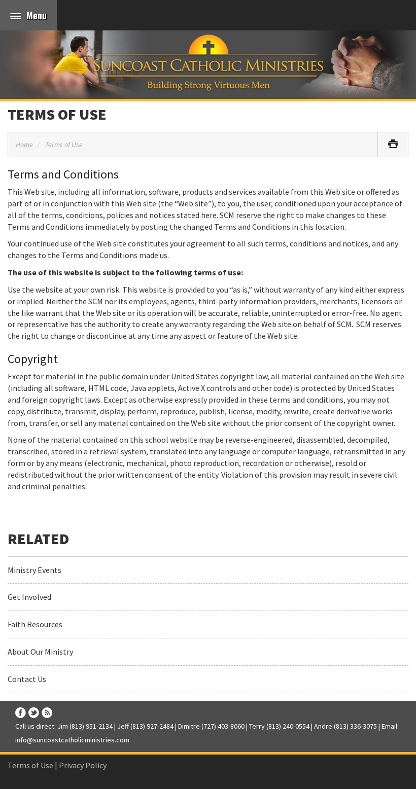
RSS (47, 712)
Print (392, 144)
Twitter (33, 712)
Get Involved (29, 597)
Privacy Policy (83, 765)
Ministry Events (34, 570)
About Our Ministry (40, 652)
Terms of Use (57, 114)
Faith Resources (35, 624)
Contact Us (27, 679)
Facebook (20, 712)
